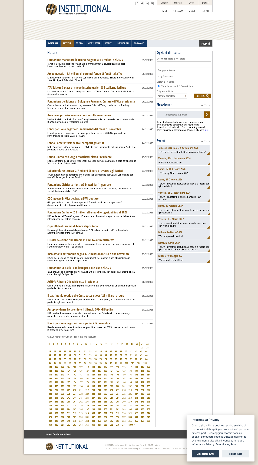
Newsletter (164, 105)
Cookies (191, 2)
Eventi (161, 141)
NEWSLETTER (94, 43)
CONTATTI (205, 10)
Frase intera (186, 86)
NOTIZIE (67, 43)
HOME (164, 10)
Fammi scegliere (226, 444)
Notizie (52, 53)
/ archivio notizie (61, 434)
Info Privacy (178, 2)
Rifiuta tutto (235, 453)
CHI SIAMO (178, 10)
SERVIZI (192, 10)
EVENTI (108, 43)
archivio (204, 105)
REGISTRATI (123, 43)
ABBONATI (139, 43)
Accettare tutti (205, 453)
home (49, 434)
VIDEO (79, 43)
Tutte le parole (168, 86)
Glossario (164, 2)
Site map (205, 2)
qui (206, 130)
